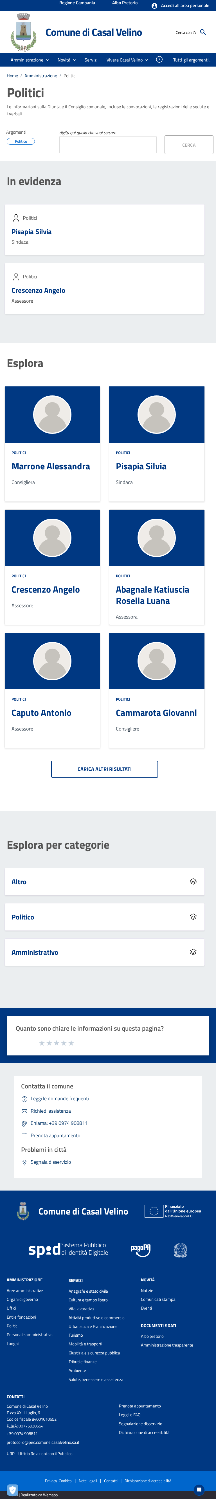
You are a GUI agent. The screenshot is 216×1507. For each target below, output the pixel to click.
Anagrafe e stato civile (88, 1291)
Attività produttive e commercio (97, 1317)
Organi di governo (22, 1299)
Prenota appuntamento (140, 1406)
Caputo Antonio (41, 712)
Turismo (76, 1335)
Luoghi (13, 1343)
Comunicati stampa (158, 1299)
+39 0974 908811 (22, 1433)
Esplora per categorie (58, 845)
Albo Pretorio (125, 3)
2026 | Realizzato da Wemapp (33, 1495)
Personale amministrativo (30, 1334)
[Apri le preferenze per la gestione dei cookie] (14, 1491)
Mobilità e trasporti (85, 1344)
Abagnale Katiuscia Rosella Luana (152, 594)
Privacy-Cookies (58, 1481)
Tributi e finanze (83, 1361)
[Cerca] (203, 32)
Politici (19, 453)
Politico (23, 916)
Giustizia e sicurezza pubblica (94, 1353)
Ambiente (77, 1370)
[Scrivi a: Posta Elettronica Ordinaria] (60, 1448)
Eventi (146, 1308)
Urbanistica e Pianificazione (93, 1326)
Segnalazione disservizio (140, 1423)
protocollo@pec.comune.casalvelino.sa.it (43, 1442)
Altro (19, 881)
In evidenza (34, 181)
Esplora (25, 363)
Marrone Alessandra (51, 466)
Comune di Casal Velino (94, 32)
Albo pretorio (152, 1336)
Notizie (147, 1290)
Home (12, 75)
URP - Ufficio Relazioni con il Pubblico (40, 1453)
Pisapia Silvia (32, 231)
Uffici (11, 1308)
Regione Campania (77, 3)
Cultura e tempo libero (88, 1300)
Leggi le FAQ (130, 1414)
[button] (180, 6)
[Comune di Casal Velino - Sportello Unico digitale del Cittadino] (23, 32)
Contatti (15, 1396)
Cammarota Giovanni (156, 712)
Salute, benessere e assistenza (96, 1379)
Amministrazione (40, 75)
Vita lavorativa (81, 1308)
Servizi (76, 1280)
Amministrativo (35, 952)
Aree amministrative (25, 1290)
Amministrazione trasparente (167, 1345)
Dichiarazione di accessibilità (144, 1432)
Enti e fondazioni (21, 1317)
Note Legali (88, 1481)
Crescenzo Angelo (38, 290)
